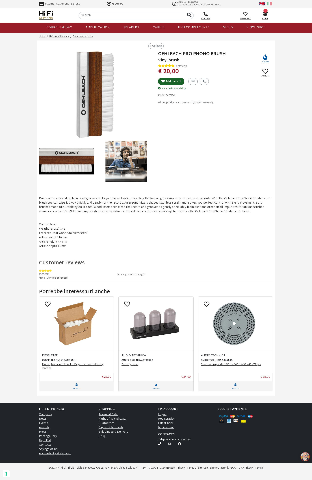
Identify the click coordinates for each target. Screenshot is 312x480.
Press (43, 432)
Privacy (181, 468)
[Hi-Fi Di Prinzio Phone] (159, 444)
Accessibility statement (55, 453)
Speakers (131, 27)
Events (43, 423)
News (43, 419)
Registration (166, 419)
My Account (166, 427)
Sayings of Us (48, 449)
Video (228, 27)
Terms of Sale (108, 414)
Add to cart (173, 81)
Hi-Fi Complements (194, 27)
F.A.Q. (102, 436)
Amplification (98, 27)
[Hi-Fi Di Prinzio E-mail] (169, 444)
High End (45, 440)
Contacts (45, 445)
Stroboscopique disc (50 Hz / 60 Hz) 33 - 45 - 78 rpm (231, 364)
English (262, 3)
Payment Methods (111, 427)
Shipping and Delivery (113, 432)
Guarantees (106, 423)
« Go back (156, 46)
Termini (259, 468)
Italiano (269, 3)
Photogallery (48, 436)
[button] (301, 454)
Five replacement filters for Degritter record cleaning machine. (72, 366)
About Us (117, 4)
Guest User (166, 423)
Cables (158, 27)
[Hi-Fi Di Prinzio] (46, 15)
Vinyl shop (256, 27)
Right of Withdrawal (113, 419)
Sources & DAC (59, 27)
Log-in (162, 414)
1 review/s (181, 66)
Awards (44, 427)
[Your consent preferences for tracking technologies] (6, 473)
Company (45, 414)
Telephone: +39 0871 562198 (174, 440)
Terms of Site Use (197, 468)
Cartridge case (130, 364)
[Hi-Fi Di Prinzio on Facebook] (179, 444)
